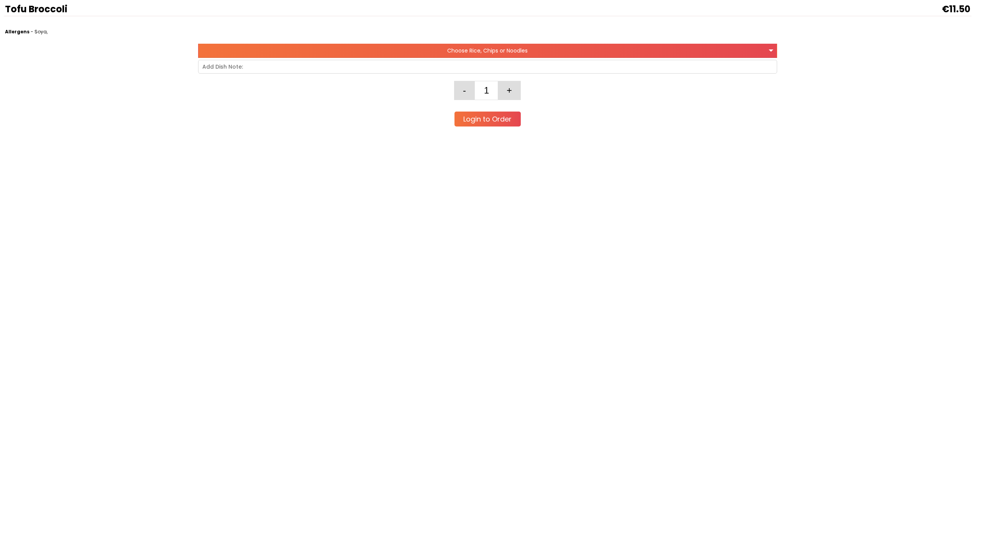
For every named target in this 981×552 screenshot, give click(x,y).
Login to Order (487, 119)
